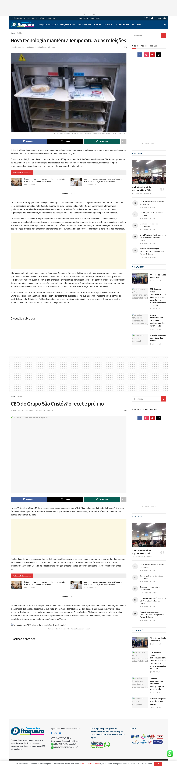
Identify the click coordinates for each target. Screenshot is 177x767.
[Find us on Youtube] (152, 54)
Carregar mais (68, 194)
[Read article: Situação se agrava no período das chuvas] (140, 339)
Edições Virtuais (17, 18)
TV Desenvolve (122, 25)
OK (158, 764)
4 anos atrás (156, 281)
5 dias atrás (30, 184)
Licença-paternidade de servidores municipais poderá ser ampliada (157, 320)
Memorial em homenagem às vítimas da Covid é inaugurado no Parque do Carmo (152, 251)
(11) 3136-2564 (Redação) (65, 744)
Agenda (97, 25)
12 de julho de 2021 (18, 47)
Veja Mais (136, 25)
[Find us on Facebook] (143, 18)
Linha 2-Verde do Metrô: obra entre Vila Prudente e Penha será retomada (153, 237)
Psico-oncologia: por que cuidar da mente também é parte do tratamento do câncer (44, 180)
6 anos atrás (156, 344)
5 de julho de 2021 (17, 410)
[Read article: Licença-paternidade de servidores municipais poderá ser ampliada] (140, 319)
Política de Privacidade (47, 18)
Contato (34, 18)
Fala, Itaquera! (67, 25)
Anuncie (27, 18)
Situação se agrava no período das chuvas (158, 338)
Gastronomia (84, 25)
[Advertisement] (88, 6)
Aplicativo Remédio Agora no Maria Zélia (141, 189)
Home (13, 33)
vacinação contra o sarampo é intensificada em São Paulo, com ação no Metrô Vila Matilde (103, 180)
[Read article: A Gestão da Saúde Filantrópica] (140, 279)
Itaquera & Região (47, 25)
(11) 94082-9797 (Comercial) (66, 747)
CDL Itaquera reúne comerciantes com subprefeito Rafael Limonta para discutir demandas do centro (158, 297)
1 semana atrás (91, 184)
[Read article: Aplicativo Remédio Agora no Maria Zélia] (149, 172)
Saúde (19, 33)
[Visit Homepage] (22, 25)
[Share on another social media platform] (123, 141)
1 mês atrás (155, 309)
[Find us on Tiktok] (158, 54)
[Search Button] (165, 24)
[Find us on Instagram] (147, 18)
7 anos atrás (156, 329)
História (108, 25)
